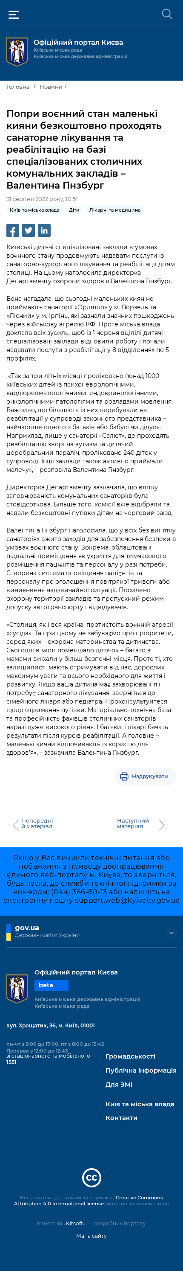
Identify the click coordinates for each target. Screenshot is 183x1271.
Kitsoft (74, 1223)
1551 (11, 1062)
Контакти (121, 1118)
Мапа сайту (91, 1236)
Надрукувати (150, 776)
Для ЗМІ (119, 1085)
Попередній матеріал (37, 823)
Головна (18, 86)
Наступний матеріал (133, 823)
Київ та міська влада (140, 1104)
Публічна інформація (141, 1070)
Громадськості (130, 1056)
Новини (51, 86)
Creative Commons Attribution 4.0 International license (88, 1201)
